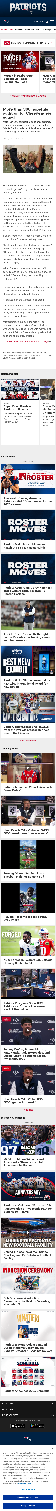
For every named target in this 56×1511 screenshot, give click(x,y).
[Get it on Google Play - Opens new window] (37, 1427)
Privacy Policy (24, 1484)
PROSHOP (38, 21)
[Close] (52, 1449)
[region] (28, 1478)
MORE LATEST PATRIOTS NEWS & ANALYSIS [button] (28, 96)
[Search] (47, 22)
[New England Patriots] (28, 1439)
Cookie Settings (28, 1489)
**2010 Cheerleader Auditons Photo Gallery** (26, 341)
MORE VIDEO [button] (28, 1110)
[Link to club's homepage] (5, 20)
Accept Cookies (28, 1505)
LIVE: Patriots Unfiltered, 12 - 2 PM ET (29, 43)
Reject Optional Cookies (28, 1497)
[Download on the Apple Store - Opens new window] (17, 1426)
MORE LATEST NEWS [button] (28, 741)
